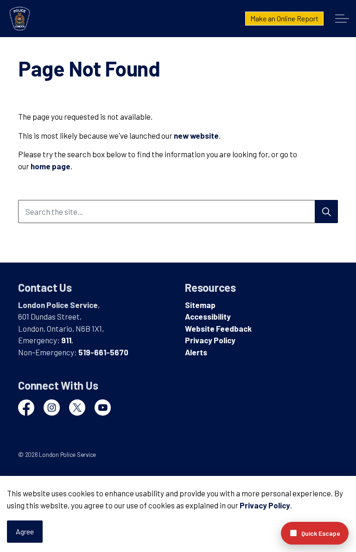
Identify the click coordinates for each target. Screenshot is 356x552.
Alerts (196, 352)
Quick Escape (320, 533)
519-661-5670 (103, 352)
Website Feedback (218, 328)
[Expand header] (342, 18)
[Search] (326, 211)
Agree (25, 531)
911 (66, 340)
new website (196, 135)
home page (50, 166)
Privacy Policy (265, 505)
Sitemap (200, 304)
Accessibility (208, 316)
